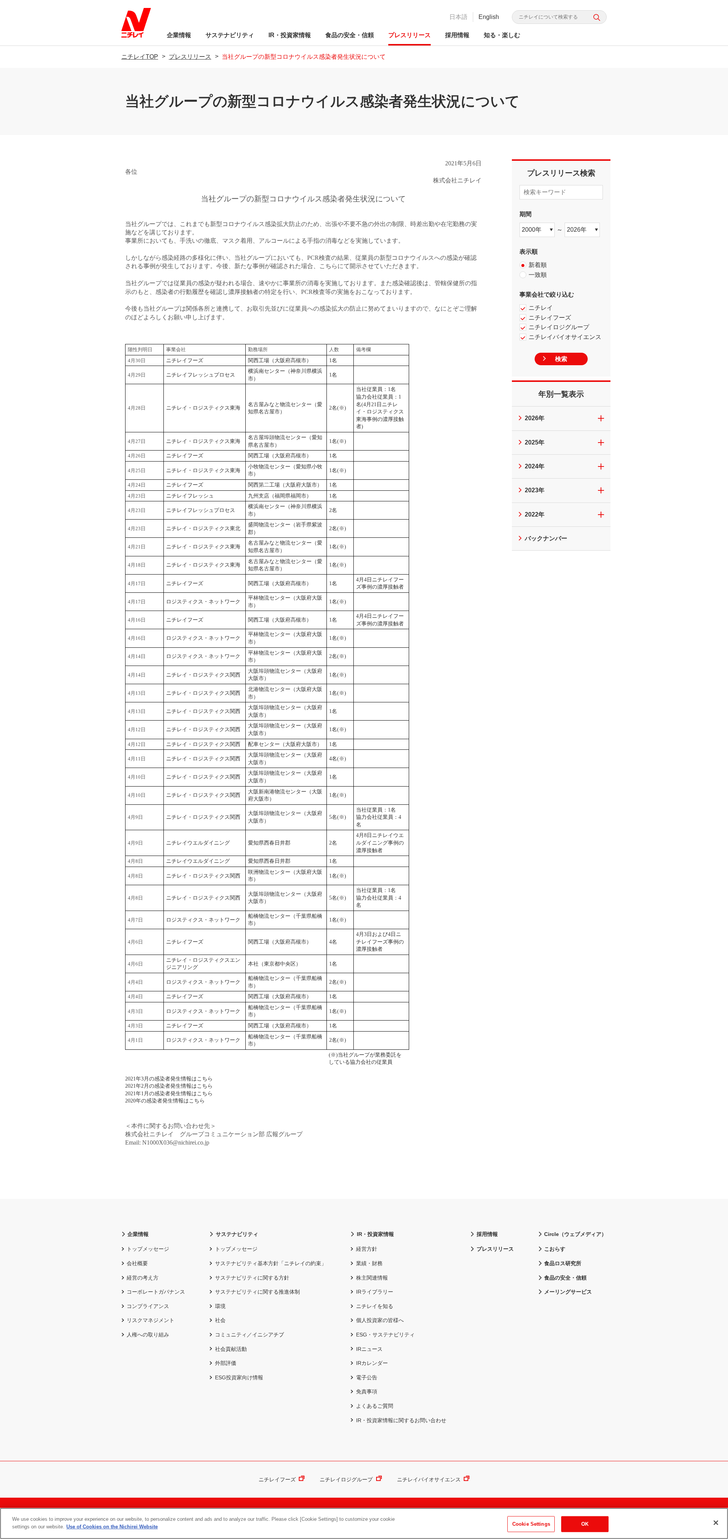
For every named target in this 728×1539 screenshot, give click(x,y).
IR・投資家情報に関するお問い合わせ (401, 1420)
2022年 (534, 514)
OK (584, 1524)
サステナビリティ (230, 35)
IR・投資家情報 (289, 35)
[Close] (716, 1522)
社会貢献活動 (230, 1349)
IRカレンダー (372, 1363)
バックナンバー (546, 538)
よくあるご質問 (374, 1406)
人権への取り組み (148, 1335)
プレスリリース (409, 35)
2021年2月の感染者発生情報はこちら (169, 1086)
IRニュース (369, 1349)
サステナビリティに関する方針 (252, 1278)
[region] (364, 1523)
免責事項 (366, 1391)
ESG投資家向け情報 (239, 1377)
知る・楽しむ (502, 35)
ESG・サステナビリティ (385, 1335)
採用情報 (457, 35)
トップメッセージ (148, 1249)
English (489, 17)
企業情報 (179, 35)
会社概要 (137, 1263)
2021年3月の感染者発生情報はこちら (169, 1079)
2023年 (534, 490)
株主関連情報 (372, 1278)
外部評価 (225, 1363)
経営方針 (366, 1249)
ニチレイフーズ (277, 1479)
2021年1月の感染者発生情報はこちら (169, 1093)
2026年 (534, 418)
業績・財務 (369, 1263)
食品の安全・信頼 (349, 35)
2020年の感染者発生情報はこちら (165, 1101)
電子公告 (366, 1377)
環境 (220, 1306)
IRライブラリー (374, 1292)
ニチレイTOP (139, 56)
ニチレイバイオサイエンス (429, 1479)
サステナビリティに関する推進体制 (257, 1292)
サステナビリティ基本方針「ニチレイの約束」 (270, 1263)
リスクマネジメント (150, 1320)
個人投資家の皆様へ (379, 1320)
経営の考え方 (142, 1278)
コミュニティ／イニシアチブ (249, 1335)
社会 (220, 1320)
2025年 (534, 442)
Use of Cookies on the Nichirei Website (112, 1526)
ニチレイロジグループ (346, 1479)
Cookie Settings (531, 1524)
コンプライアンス (148, 1306)
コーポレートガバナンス (156, 1292)
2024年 (534, 466)
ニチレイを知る (374, 1306)
